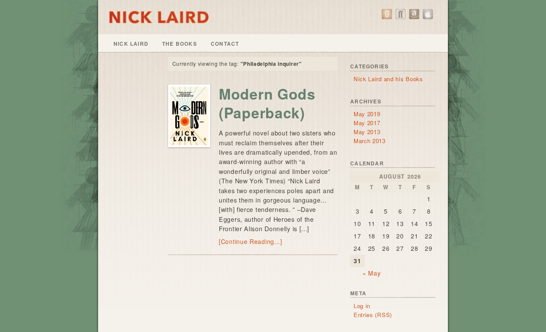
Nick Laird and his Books (388, 79)
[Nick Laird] (273, 17)
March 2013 (370, 141)
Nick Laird (130, 43)
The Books (179, 43)
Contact (225, 43)
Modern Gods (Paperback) (267, 103)
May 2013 (367, 132)
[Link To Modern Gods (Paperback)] (189, 116)
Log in (362, 306)
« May (372, 273)
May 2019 (367, 114)
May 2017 (367, 123)
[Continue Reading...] (250, 241)
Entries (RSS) (373, 315)
